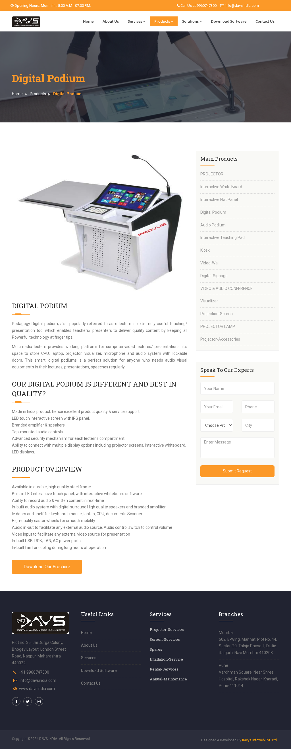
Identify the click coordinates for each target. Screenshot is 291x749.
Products (162, 21)
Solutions (190, 21)
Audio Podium (213, 225)
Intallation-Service (166, 659)
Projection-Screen (216, 313)
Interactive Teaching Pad (222, 237)
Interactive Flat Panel (219, 199)
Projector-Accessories (220, 339)
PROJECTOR (211, 174)
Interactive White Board (221, 186)
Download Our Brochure (47, 566)
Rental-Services (164, 669)
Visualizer (209, 301)
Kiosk (205, 250)
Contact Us (265, 21)
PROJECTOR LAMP (217, 326)
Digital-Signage (214, 275)
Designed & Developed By (239, 740)
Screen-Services (165, 639)
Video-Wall (209, 263)
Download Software (228, 21)
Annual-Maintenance (168, 679)
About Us (111, 21)
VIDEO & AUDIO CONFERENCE (226, 288)
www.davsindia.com (37, 688)
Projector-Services (167, 629)
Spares (156, 649)
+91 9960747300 (34, 672)
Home (88, 21)
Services (135, 21)
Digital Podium (213, 212)
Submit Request (237, 471)
